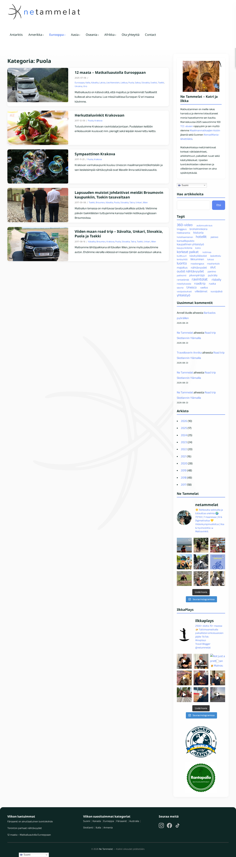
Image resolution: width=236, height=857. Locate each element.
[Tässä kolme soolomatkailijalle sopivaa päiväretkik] (201, 561)
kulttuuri (182, 255)
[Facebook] (169, 825)
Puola (131, 82)
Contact (150, 34)
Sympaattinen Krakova (95, 154)
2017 (183, 484)
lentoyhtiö (182, 259)
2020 (184, 463)
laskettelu (215, 255)
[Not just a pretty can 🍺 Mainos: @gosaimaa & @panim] (217, 661)
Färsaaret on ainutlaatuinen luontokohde (30, 821)
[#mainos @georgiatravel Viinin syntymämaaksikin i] (184, 694)
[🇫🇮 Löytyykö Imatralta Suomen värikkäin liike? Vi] (217, 545)
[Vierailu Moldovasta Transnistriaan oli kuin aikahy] (217, 578)
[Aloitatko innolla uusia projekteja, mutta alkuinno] (184, 561)
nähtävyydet (199, 267)
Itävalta (94, 82)
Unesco (191, 287)
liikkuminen (197, 259)
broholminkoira (198, 229)
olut (213, 267)
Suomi (184, 185)
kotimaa (207, 252)
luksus (210, 259)
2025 (184, 428)
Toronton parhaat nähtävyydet (24, 828)
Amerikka (35, 34)
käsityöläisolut (198, 255)
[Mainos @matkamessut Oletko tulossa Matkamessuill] (201, 694)
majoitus (182, 267)
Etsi (218, 205)
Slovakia (145, 82)
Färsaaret (121, 821)
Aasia (75, 34)
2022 (184, 449)
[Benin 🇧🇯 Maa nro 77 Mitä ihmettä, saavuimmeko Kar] (184, 545)
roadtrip (199, 283)
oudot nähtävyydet (190, 271)
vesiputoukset (184, 291)
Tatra (132, 202)
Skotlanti (88, 827)
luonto (182, 263)
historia (198, 232)
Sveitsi (153, 82)
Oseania (91, 34)
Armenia (108, 827)
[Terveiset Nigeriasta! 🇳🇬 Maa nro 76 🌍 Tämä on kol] (201, 545)
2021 (183, 456)
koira (198, 248)
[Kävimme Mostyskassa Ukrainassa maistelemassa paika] (217, 678)
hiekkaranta (183, 232)
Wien (145, 202)
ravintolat (200, 279)
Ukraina (78, 86)
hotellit (201, 237)
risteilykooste (184, 283)
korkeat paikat (188, 252)
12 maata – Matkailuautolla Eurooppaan (110, 72)
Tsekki (161, 82)
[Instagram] (161, 825)
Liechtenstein (113, 82)
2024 (184, 435)
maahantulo (213, 263)
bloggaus (182, 229)
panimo (212, 271)
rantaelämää (183, 279)
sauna (180, 287)
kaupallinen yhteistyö (190, 244)
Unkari (139, 202)
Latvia (102, 82)
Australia (134, 821)
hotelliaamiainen (185, 237)
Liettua (124, 82)
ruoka (212, 283)
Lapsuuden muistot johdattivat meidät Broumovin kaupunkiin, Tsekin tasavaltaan (119, 195)
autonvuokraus (204, 225)
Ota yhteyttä (130, 34)
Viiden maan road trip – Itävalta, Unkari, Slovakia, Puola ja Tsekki (119, 233)
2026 (184, 421)
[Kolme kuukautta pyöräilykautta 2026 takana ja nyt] (217, 561)
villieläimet (201, 291)
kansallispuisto (185, 240)
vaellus (204, 287)
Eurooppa (56, 34)
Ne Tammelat (185, 332)
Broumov (100, 202)
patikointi (181, 275)
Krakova (98, 120)
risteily (216, 279)
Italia (87, 82)
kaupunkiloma (184, 247)
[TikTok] (177, 825)
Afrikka (109, 34)
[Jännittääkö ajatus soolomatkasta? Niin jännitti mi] (201, 578)
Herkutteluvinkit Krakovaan (99, 115)
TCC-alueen (186, 126)
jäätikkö (214, 237)
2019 (184, 470)
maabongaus (197, 263)
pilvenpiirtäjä (197, 275)
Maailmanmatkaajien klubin (205, 130)
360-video (185, 225)
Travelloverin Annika (189, 352)
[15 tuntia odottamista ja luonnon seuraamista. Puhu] (184, 578)
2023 (184, 442)
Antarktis (16, 34)
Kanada (97, 821)
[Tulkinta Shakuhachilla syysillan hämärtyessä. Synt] (217, 694)
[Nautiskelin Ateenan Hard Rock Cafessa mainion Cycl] (201, 678)
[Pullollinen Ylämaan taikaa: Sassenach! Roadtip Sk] (184, 661)
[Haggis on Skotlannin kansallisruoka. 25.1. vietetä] (184, 678)
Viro (85, 86)
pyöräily (213, 275)
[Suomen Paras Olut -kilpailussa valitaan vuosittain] (201, 661)
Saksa (137, 82)
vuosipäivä (216, 291)
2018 (184, 477)
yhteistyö (183, 295)
